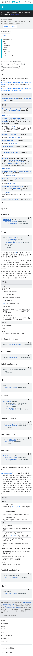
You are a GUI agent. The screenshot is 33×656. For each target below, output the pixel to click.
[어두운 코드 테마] (29, 218)
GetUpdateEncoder (8, 140)
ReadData (5, 158)
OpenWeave (4, 31)
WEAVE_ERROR (6, 115)
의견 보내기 (5, 35)
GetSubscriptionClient (9, 134)
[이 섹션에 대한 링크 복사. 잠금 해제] (9, 586)
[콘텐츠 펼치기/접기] (12, 40)
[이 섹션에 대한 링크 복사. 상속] (6, 75)
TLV (14, 128)
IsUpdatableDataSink (8, 146)
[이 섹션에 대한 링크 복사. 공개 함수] (11, 209)
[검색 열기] (25, 2)
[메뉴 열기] (2, 2)
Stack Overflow (5, 641)
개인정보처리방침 (9, 648)
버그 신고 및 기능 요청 (6, 635)
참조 (2, 7)
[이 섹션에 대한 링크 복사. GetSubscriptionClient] (19, 339)
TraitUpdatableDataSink (10, 98)
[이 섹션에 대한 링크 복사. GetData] (9, 232)
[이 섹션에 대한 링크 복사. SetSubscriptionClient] (19, 419)
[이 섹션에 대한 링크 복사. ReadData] (10, 396)
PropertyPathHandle (14, 110)
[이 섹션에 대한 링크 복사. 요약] (6, 70)
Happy (3, 626)
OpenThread (4, 629)
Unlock (4, 199)
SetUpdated (5, 186)
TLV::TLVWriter (23, 162)
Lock (3, 152)
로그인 (29, 2)
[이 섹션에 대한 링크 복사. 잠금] (6, 380)
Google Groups (5, 638)
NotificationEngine (6, 473)
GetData (4, 118)
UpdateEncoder (12, 143)
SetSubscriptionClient (9, 171)
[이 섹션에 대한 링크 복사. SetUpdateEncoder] (17, 435)
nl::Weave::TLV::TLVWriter (14, 242)
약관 (2, 648)
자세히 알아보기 (15, 15)
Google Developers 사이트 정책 (13, 607)
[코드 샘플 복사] (31, 218)
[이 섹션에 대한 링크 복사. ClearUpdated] (13, 215)
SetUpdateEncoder (8, 179)
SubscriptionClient (17, 109)
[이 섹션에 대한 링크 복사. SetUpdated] (11, 450)
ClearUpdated (6, 109)
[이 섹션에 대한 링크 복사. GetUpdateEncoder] (17, 352)
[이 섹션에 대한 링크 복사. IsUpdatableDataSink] (18, 364)
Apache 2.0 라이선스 (9, 606)
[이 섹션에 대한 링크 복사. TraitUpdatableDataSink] (20, 570)
